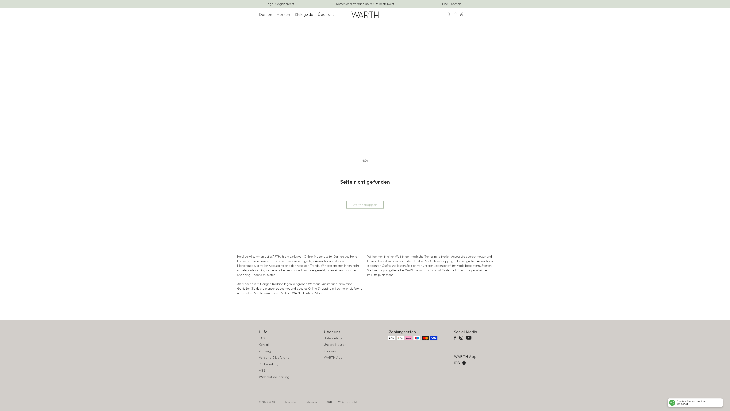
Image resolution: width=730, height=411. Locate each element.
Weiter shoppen (365, 205)
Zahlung (265, 351)
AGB (262, 370)
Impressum (291, 401)
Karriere (330, 351)
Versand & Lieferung (274, 357)
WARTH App (333, 357)
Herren (283, 14)
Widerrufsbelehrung (274, 377)
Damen (265, 14)
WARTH (274, 401)
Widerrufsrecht (347, 401)
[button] (265, 14)
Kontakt (265, 344)
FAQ (262, 338)
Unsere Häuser (335, 344)
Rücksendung (269, 364)
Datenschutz (312, 401)
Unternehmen (334, 338)
